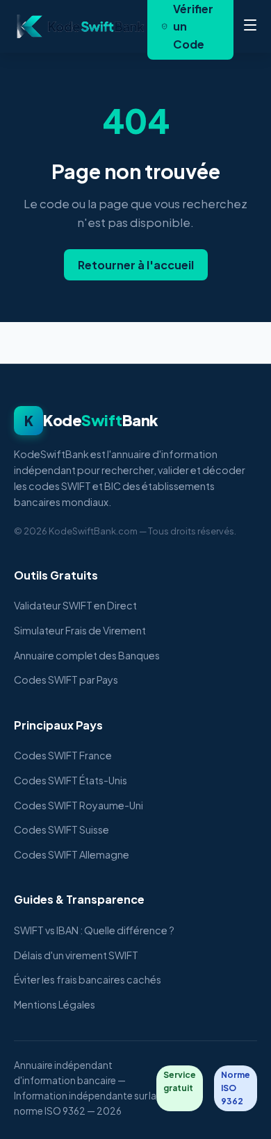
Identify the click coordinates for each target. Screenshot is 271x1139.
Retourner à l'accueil (136, 265)
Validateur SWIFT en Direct (75, 605)
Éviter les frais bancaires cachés (87, 979)
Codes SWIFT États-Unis (70, 780)
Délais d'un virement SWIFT (76, 955)
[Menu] (250, 26)
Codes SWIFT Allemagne (71, 854)
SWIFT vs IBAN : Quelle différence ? (94, 930)
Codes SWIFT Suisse (61, 829)
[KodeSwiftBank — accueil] (80, 26)
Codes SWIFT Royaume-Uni (78, 805)
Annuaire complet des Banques (87, 655)
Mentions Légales (54, 1004)
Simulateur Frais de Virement (80, 630)
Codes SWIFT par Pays (66, 679)
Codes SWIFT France (63, 755)
